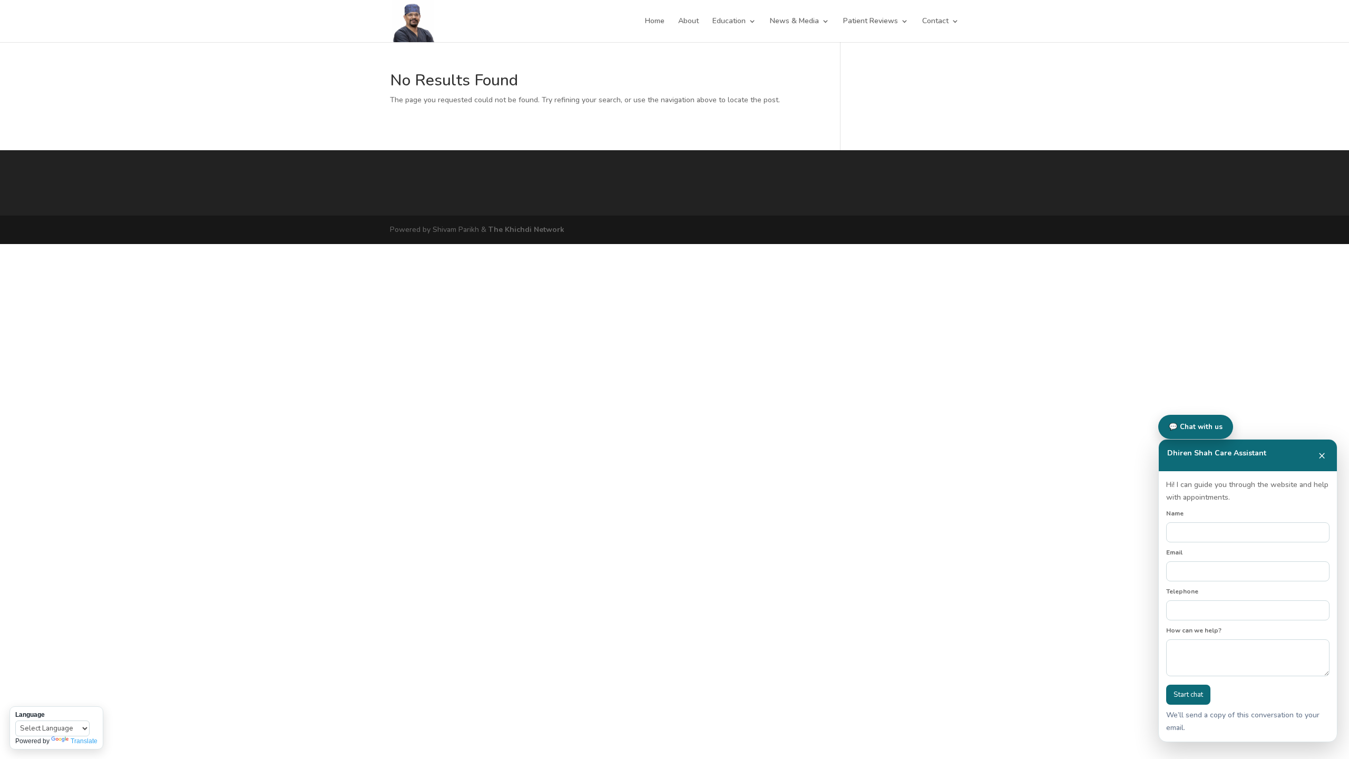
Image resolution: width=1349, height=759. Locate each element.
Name (1175, 513)
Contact (935, 21)
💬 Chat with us (1196, 427)
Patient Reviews (870, 21)
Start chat (1188, 694)
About (688, 21)
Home (654, 21)
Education (729, 21)
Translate (84, 741)
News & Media (794, 21)
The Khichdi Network (526, 230)
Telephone (1182, 591)
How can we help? (1193, 630)
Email (1174, 552)
